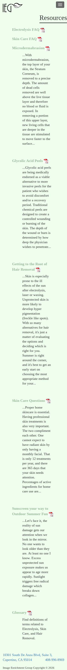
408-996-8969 (54, 660)
